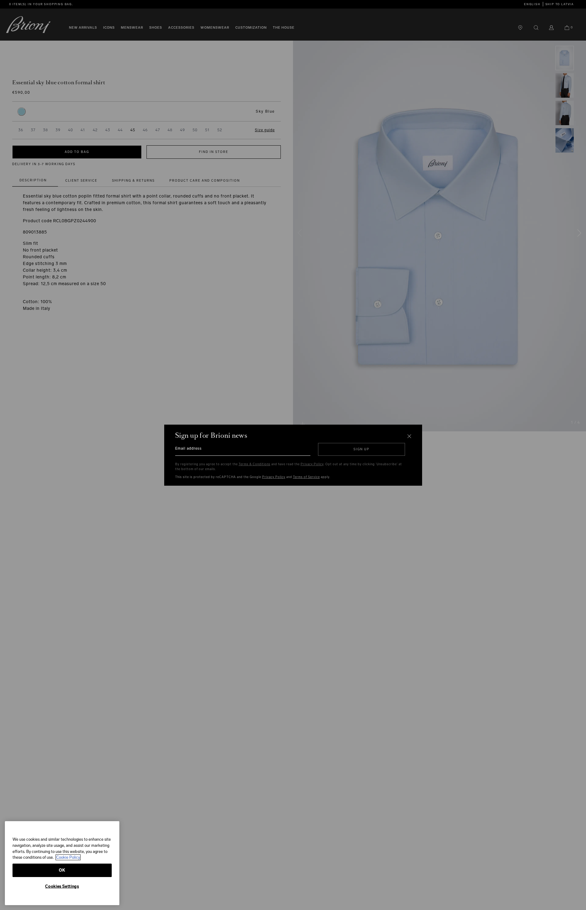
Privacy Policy (312, 464)
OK (62, 870)
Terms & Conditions (254, 464)
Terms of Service (306, 477)
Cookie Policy (68, 857)
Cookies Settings (62, 886)
